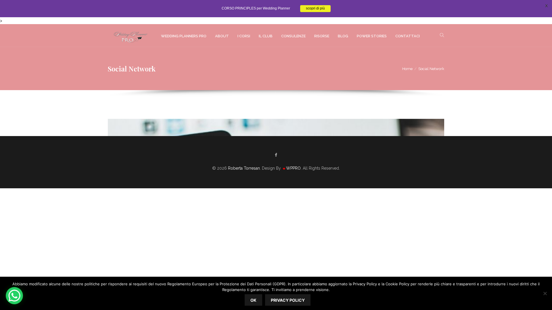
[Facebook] (276, 155)
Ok (253, 300)
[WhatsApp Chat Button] (14, 295)
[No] (545, 293)
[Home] (130, 36)
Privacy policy (288, 300)
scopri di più (315, 9)
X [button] (546, 5)
